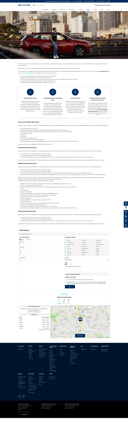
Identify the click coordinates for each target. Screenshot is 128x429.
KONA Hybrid (42, 351)
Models (54, 9)
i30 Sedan (72, 352)
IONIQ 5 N (31, 358)
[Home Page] (24, 5)
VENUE (50, 350)
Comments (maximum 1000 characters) (73, 266)
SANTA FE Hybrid (42, 354)
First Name (21, 241)
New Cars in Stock (22, 376)
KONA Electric (32, 351)
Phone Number (22, 257)
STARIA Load (83, 349)
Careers (40, 380)
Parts (102, 9)
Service (95, 9)
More (109, 9)
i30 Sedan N (62, 352)
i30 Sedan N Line (74, 355)
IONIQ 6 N (93, 349)
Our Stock (62, 9)
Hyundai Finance (21, 387)
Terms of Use (52, 376)
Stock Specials (104, 351)
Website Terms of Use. (101, 283)
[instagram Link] (109, 1)
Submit (69, 286)
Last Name (21, 247)
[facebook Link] (107, 1)
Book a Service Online (32, 379)
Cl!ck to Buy (45, 9)
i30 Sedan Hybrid (42, 349)
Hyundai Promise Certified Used (22, 383)
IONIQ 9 (30, 356)
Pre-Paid (30, 383)
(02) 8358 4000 (30, 73)
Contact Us (41, 376)
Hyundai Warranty (33, 387)
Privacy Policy (80, 283)
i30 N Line (72, 350)
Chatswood (64, 293)
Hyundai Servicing (32, 385)
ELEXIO (30, 352)
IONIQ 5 (30, 354)
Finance (81, 9)
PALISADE (41, 356)
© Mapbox (100, 337)
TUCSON (51, 354)
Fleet (88, 9)
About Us (41, 378)
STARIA (50, 368)
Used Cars (20, 380)
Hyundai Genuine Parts (32, 390)
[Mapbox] (54, 337)
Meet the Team (42, 382)
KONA (50, 352)
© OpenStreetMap (106, 337)
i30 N (61, 351)
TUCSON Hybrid (42, 352)
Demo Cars (20, 378)
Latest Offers (72, 9)
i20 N (61, 349)
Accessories (31, 392)
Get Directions (80, 335)
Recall (30, 381)
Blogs (40, 384)
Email (20, 252)
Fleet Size (67, 257)
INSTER (30, 349)
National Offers (104, 349)
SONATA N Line (73, 357)
